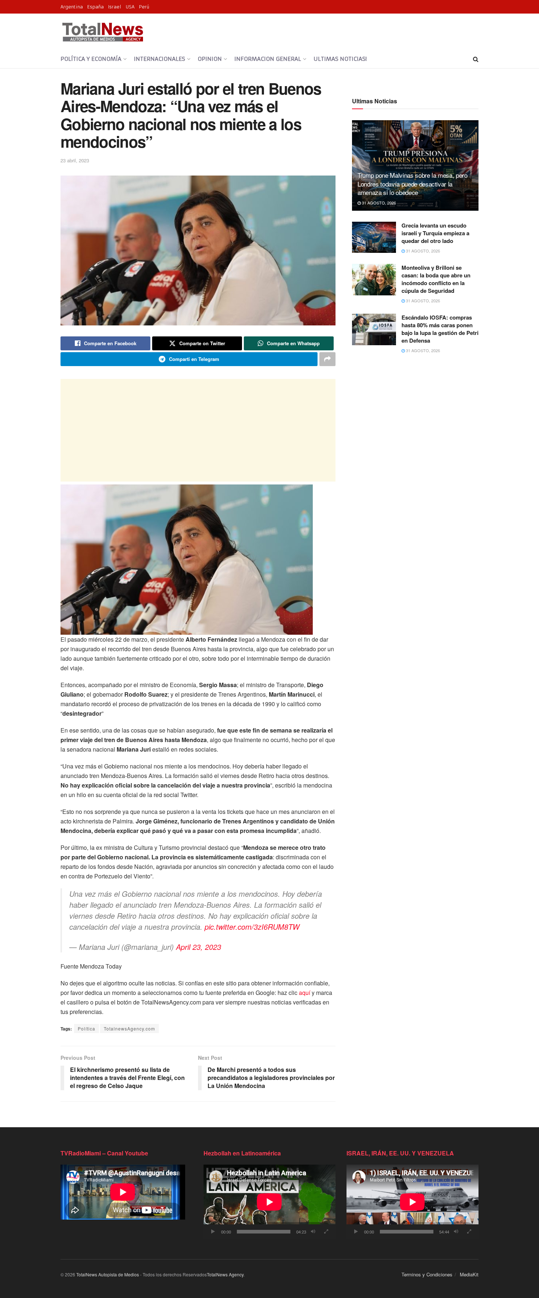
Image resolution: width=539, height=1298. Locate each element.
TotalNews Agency (225, 1274)
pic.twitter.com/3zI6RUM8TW (252, 926)
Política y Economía (90, 58)
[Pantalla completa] (326, 1231)
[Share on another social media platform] (327, 359)
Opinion (210, 58)
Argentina (71, 7)
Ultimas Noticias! (340, 58)
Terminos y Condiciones (427, 1274)
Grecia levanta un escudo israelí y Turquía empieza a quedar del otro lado (435, 233)
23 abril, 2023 (74, 160)
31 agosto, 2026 (378, 203)
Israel (114, 7)
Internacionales (159, 58)
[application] (269, 1202)
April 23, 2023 (198, 946)
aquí (304, 992)
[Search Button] (475, 59)
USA (130, 7)
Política (86, 1028)
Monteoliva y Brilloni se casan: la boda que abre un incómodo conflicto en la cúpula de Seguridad (436, 279)
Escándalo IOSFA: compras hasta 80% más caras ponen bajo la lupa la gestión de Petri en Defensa (440, 328)
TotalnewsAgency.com (129, 1028)
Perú (144, 7)
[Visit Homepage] (102, 32)
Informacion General (267, 58)
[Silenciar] (313, 1231)
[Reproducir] (213, 1231)
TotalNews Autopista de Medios (107, 1274)
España (95, 7)
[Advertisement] (198, 430)
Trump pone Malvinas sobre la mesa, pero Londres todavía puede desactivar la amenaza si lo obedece (412, 183)
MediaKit (469, 1274)
